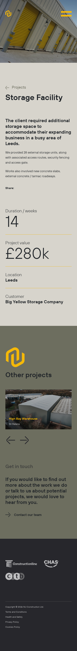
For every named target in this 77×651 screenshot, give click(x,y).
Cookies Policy (12, 627)
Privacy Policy (12, 622)
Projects (19, 87)
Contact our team (28, 515)
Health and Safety (14, 616)
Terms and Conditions (16, 611)
